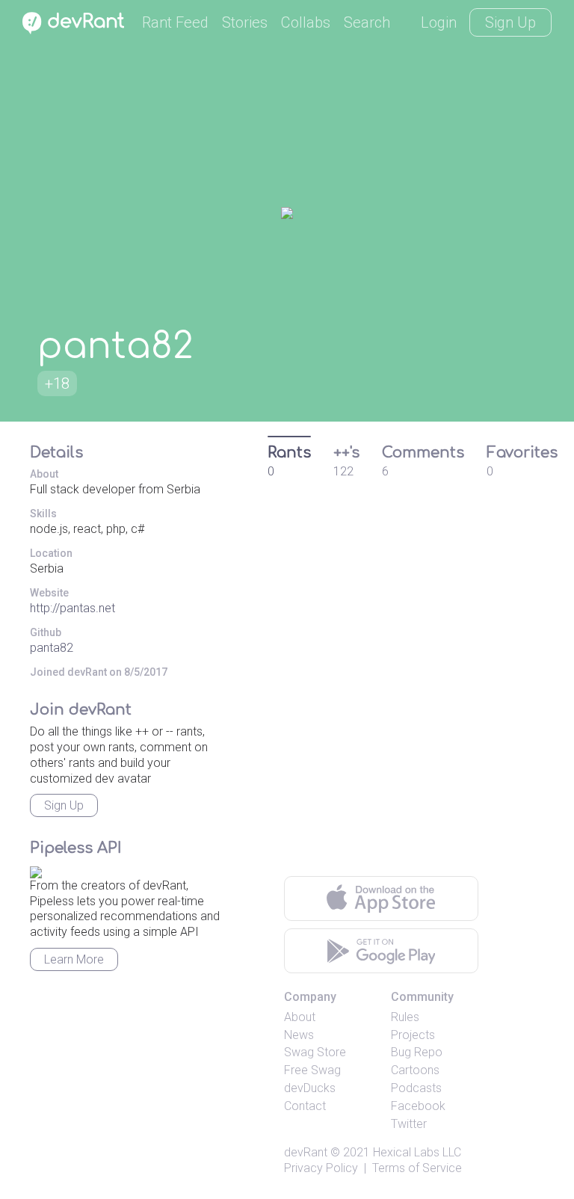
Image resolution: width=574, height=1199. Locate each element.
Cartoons (415, 1070)
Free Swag (312, 1070)
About (299, 1017)
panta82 (51, 648)
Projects (413, 1035)
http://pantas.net (72, 608)
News (299, 1035)
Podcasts (416, 1088)
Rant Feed (175, 22)
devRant (305, 1152)
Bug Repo (416, 1052)
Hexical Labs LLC (417, 1152)
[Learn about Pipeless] (36, 870)
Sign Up (510, 22)
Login (439, 22)
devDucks (310, 1088)
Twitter (409, 1124)
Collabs (305, 22)
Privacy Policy (321, 1168)
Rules (405, 1017)
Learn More (74, 959)
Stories (245, 22)
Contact (305, 1106)
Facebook (418, 1106)
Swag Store (315, 1052)
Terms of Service (417, 1168)
